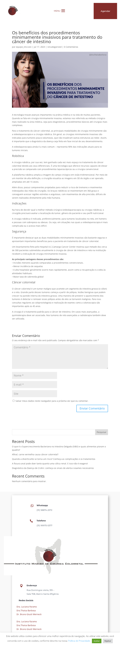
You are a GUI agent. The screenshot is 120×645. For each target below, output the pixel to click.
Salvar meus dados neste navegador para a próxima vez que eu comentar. (52, 400)
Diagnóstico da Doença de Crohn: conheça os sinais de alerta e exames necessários (53, 468)
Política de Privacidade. (79, 640)
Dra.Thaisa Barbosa (26, 610)
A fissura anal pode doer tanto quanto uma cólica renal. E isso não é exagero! (50, 463)
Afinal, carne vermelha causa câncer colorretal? (35, 454)
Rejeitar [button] (107, 641)
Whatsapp (42, 505)
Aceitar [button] (97, 641)
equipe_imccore (23, 46)
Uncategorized (54, 46)
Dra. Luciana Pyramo (26, 606)
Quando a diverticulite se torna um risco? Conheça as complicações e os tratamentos (54, 459)
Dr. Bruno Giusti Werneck (28, 614)
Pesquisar (101, 432)
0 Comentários (71, 46)
